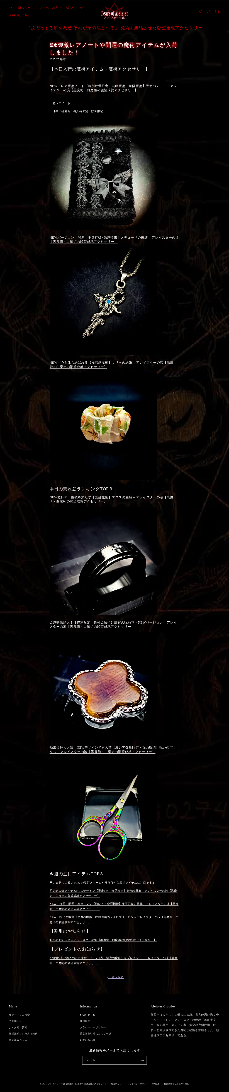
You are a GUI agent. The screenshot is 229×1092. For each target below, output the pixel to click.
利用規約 (85, 1021)
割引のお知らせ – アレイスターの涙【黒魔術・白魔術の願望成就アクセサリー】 (103, 940)
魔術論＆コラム (18, 1040)
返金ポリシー (117, 1084)
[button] (26, 7)
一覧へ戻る (116, 977)
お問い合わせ (88, 1040)
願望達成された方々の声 (23, 1033)
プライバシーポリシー (93, 1027)
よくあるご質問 (18, 1027)
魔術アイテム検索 (19, 1014)
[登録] (143, 1060)
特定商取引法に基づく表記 (95, 1033)
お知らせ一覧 (88, 1014)
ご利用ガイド (17, 1021)
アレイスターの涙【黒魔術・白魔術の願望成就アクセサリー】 (77, 1084)
